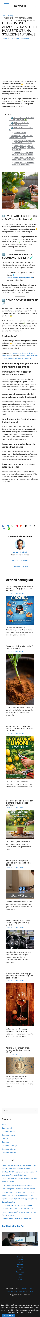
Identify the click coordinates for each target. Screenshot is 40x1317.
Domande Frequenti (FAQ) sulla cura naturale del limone (21, 137)
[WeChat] (9, 528)
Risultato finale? (20, 133)
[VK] (4, 528)
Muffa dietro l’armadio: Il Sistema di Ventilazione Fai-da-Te (19, 862)
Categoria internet (8, 1135)
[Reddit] (21, 526)
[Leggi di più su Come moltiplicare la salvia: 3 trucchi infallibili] (20, 679)
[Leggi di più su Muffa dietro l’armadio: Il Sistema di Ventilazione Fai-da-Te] (20, 884)
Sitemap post (12, 1291)
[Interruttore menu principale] (6, 5)
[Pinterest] (17, 526)
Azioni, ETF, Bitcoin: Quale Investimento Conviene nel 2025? (18, 1050)
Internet (20, 1262)
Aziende (20, 1267)
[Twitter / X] (35, 526)
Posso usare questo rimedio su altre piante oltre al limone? (23, 159)
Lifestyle (5, 1139)
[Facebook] (3, 526)
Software (20, 1264)
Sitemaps (30, 1289)
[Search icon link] (34, 5)
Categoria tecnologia (9, 1146)
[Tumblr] (30, 526)
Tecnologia (20, 1272)
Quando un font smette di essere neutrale (17, 1219)
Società (20, 1257)
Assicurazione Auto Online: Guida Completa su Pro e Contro (18, 922)
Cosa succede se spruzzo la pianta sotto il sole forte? (23, 164)
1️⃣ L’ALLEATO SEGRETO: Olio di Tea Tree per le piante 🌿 (21, 119)
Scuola (20, 1274)
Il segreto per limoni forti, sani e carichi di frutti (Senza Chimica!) (20, 803)
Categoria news (7, 1142)
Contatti (23, 1289)
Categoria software (9, 1149)
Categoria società (8, 1131)
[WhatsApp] (12, 526)
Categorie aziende (8, 1128)
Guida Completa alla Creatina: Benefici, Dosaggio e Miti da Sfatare (20, 588)
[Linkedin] (8, 526)
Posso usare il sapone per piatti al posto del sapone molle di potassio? (23, 148)
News (20, 1277)
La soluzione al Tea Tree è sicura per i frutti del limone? (22, 154)
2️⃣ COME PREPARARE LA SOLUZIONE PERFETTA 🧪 (19, 124)
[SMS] (26, 526)
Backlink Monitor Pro (13, 1226)
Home (4, 1125)
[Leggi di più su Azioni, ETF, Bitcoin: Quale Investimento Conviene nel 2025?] (20, 1065)
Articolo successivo (20, 566)
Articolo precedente (20, 560)
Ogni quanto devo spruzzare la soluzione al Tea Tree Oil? (23, 142)
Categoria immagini (9, 1153)
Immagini (20, 1269)
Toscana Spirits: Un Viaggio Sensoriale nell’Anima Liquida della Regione (19, 975)
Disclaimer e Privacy (25, 1291)
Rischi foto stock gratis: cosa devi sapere (17, 1185)
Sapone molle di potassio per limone (20, 278)
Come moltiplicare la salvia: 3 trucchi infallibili (18, 1189)
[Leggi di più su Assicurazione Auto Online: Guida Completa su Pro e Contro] (20, 940)
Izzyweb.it (20, 5)
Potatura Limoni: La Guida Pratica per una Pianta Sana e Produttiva (19, 728)
